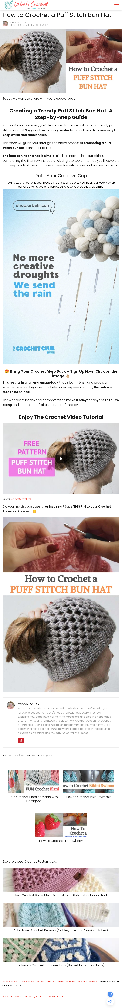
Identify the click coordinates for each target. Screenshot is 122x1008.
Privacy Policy (10, 996)
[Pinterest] (21, 741)
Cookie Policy (27, 996)
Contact (67, 996)
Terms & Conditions (49, 996)
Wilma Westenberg (21, 498)
